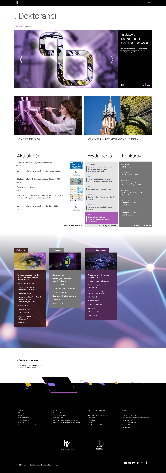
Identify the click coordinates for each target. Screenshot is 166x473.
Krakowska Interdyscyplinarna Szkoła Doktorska (112, 139)
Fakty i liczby (22, 415)
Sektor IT (91, 308)
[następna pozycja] (112, 59)
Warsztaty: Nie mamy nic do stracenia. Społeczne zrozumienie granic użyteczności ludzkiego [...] (100, 169)
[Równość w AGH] (147, 85)
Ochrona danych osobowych (131, 415)
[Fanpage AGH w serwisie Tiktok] (146, 463)
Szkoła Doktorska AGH (29, 139)
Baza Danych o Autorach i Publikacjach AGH (66, 422)
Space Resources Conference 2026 (99, 189)
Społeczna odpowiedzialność (27, 425)
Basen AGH (92, 316)
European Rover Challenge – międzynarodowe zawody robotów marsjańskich (99, 219)
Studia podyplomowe (59, 415)
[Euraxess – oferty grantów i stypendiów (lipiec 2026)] (76, 209)
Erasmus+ (21, 323)
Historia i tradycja (23, 418)
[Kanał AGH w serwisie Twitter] (138, 463)
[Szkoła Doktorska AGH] (48, 115)
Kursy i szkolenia (58, 418)
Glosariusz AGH (58, 285)
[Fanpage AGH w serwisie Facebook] (129, 463)
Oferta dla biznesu (23, 422)
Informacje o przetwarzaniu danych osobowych (63, 280)
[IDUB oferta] (145, 85)
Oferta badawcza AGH (25, 283)
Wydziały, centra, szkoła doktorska (29, 413)
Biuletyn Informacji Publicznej (96, 410)
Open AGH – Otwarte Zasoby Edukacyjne (65, 420)
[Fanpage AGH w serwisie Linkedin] (133, 463)
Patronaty (91, 422)
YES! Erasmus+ (127, 167)
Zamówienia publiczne (94, 413)
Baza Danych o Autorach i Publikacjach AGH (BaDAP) (27, 288)
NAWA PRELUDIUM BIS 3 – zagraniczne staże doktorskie (134, 204)
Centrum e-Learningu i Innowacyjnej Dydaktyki (96, 292)
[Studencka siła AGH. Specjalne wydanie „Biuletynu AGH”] (76, 182)
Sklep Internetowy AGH (95, 425)
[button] (149, 3)
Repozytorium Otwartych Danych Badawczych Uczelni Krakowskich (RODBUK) (29, 299)
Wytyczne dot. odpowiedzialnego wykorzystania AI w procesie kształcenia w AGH (29, 277)
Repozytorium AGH (24, 293)
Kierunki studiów (58, 413)
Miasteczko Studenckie (96, 312)
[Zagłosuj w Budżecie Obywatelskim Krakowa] (76, 166)
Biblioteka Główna (94, 297)
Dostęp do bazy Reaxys (26, 187)
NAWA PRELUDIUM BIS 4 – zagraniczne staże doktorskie (134, 214)
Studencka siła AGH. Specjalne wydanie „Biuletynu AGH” (39, 179)
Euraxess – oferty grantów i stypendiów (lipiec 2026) (37, 206)
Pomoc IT (56, 300)
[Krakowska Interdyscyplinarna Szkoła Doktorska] (118, 115)
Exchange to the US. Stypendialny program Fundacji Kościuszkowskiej (135, 194)
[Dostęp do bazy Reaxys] (76, 190)
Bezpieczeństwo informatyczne (64, 296)
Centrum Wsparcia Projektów (98, 281)
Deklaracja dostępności (129, 422)
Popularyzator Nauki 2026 (130, 175)
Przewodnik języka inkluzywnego (64, 289)
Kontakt (124, 410)
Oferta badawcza (23, 420)
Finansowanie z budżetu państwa (98, 415)
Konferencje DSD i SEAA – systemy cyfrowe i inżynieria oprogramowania (100, 180)
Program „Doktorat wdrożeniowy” (24, 318)
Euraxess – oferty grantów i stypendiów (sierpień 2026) (39, 171)
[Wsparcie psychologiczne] (149, 85)
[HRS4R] (143, 85)
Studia (55, 410)
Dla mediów (91, 420)
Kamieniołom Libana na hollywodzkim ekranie (100, 208)
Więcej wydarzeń (108, 225)
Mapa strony (126, 427)
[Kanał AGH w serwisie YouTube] (125, 463)
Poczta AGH (126, 425)
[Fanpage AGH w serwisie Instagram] (142, 463)
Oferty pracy (91, 418)
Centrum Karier (93, 301)
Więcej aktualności (73, 225)
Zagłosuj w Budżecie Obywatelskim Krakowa (34, 163)
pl (141, 3)
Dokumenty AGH (59, 275)
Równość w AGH (127, 420)
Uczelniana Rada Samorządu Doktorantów (98, 276)
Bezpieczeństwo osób (61, 292)
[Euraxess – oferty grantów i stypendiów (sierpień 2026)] (76, 174)
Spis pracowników (127, 413)
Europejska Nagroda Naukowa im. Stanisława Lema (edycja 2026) (133, 184)
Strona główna (19, 26)
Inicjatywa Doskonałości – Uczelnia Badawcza (30, 366)
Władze (20, 410)
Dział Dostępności (95, 304)
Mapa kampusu (58, 303)
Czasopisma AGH (23, 309)
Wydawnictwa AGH (24, 313)
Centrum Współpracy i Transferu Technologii (100, 286)
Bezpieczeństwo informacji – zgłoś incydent (135, 418)
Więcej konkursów (142, 225)
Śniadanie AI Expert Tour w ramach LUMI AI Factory (101, 198)
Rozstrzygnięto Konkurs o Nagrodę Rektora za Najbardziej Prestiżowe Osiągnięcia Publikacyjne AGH (40, 196)
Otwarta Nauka (22, 305)
